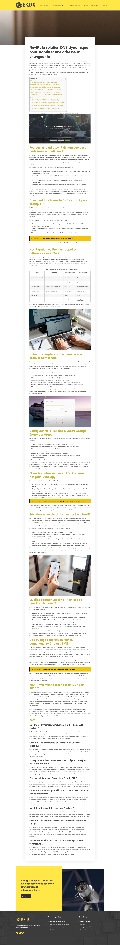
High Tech (85, 5)
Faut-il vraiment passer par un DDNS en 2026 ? (43, 96)
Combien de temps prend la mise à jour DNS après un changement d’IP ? (49, 105)
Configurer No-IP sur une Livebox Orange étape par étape (45, 87)
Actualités (104, 5)
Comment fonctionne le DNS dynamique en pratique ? (44, 82)
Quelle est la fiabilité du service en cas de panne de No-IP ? (46, 108)
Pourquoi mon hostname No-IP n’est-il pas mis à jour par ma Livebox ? (49, 102)
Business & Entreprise (59, 5)
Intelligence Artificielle (74, 5)
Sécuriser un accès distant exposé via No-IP (42, 91)
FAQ (32, 97)
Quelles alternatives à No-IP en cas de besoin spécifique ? (45, 92)
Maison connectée (45, 5)
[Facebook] (17, 933)
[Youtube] (22, 933)
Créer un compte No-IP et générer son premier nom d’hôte (46, 86)
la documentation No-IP (67, 678)
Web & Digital (94, 5)
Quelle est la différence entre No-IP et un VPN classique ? (46, 100)
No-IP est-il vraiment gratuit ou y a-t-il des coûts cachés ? (46, 99)
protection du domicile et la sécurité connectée (56, 548)
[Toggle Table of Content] (63, 79)
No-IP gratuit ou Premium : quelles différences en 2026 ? (45, 84)
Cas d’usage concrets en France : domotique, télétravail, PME (46, 94)
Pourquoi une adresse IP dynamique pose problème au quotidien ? (47, 80)
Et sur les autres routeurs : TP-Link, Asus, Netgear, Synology (46, 89)
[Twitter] (20, 933)
